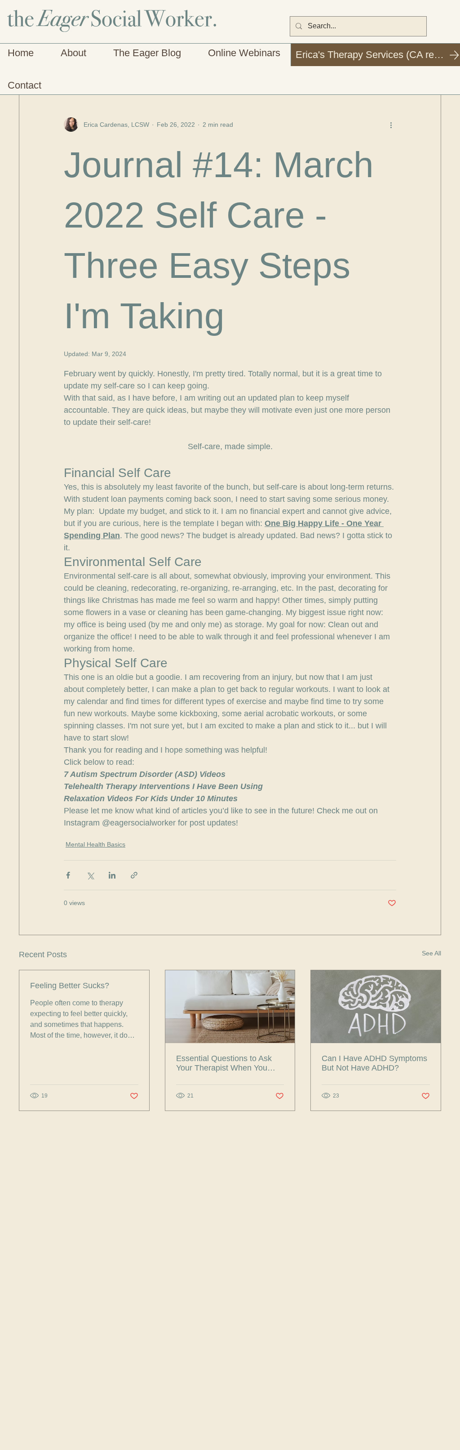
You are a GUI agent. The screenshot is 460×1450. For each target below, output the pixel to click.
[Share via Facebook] (68, 875)
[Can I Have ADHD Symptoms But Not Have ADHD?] (376, 1006)
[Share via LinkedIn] (112, 875)
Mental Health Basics (95, 844)
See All (431, 953)
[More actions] (390, 124)
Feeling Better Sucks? (69, 985)
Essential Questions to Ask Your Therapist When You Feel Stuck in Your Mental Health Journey (224, 1063)
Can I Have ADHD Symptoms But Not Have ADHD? (374, 1063)
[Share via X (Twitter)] (90, 875)
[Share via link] (134, 875)
